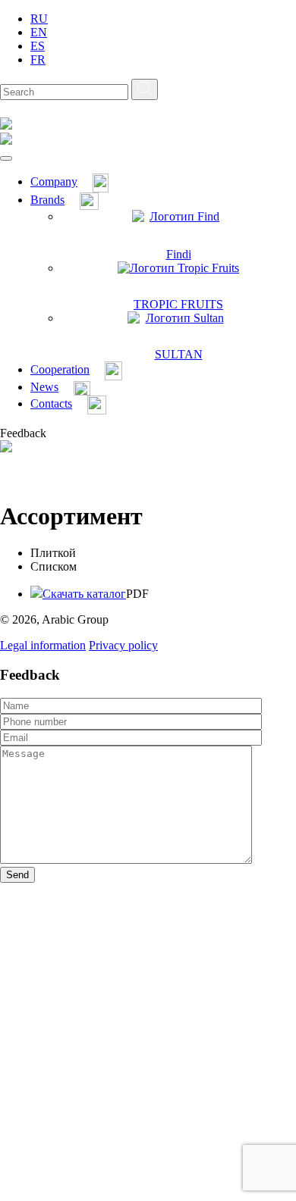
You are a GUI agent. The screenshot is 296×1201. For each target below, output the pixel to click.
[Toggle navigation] (6, 158)
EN (38, 32)
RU (39, 18)
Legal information (43, 645)
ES (37, 45)
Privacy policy (123, 645)
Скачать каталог (84, 593)
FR (38, 59)
